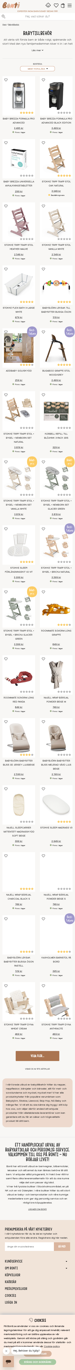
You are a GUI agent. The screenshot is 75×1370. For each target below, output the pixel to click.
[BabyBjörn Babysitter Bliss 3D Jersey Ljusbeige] (18, 737)
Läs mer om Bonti (37, 1209)
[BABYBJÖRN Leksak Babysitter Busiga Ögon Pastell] (18, 935)
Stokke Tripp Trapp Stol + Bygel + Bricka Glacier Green (18, 634)
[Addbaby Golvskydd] (18, 348)
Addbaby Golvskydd (19, 370)
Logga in (11, 1302)
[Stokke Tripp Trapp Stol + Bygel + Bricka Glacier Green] (18, 608)
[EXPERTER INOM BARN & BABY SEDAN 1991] (11, 5)
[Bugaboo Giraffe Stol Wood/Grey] (56, 348)
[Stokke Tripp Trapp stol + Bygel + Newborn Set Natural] (18, 411)
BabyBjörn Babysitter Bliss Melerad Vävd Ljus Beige (56, 764)
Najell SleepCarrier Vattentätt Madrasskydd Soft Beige (18, 831)
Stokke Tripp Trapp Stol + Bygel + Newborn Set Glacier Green (56, 504)
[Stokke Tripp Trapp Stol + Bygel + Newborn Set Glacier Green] (56, 478)
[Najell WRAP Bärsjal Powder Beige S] (56, 871)
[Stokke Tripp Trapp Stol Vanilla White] (56, 222)
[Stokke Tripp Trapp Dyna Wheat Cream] (18, 1001)
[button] (62, 5)
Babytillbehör (13, 25)
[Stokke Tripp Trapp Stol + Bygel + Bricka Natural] (56, 545)
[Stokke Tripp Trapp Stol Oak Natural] (56, 158)
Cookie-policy (52, 1346)
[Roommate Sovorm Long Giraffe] (56, 608)
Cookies (10, 1295)
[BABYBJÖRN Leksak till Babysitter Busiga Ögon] (56, 285)
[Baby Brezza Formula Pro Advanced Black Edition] (56, 96)
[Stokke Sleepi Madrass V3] (56, 805)
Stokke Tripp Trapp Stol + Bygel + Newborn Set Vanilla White (18, 504)
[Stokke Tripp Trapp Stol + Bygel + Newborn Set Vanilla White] (18, 478)
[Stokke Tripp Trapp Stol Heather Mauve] (18, 222)
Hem (4, 25)
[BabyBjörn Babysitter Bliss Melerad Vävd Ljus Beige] (56, 737)
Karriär (10, 1282)
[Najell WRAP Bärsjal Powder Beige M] (56, 675)
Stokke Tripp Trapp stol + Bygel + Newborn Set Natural (18, 437)
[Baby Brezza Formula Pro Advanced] (18, 96)
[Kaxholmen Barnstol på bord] (56, 935)
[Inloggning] (48, 5)
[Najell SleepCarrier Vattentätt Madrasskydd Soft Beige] (18, 805)
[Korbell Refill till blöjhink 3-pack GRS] (56, 411)
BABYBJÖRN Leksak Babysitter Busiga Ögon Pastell (19, 961)
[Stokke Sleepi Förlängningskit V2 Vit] (18, 545)
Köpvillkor (12, 1275)
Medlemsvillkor (16, 1289)
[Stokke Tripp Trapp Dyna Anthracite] (56, 1001)
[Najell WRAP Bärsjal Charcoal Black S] (18, 871)
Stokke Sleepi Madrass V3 (56, 827)
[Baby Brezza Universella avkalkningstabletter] (18, 158)
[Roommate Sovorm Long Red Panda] (18, 675)
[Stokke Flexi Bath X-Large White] (18, 285)
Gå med (62, 1246)
